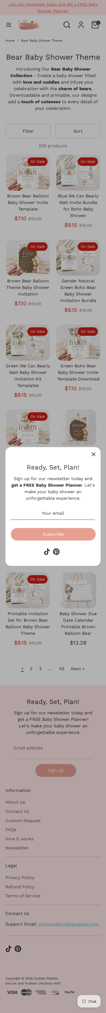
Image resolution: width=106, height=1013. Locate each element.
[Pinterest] (56, 551)
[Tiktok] (47, 551)
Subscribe (53, 534)
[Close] (93, 454)
